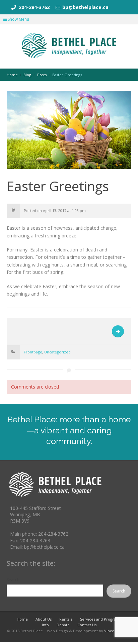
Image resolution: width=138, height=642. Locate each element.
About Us (44, 619)
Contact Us (86, 624)
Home (22, 619)
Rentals (65, 619)
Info (45, 624)
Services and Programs (100, 619)
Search (13, 579)
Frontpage (33, 351)
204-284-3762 (34, 7)
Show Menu (18, 19)
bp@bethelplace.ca (85, 7)
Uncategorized (57, 351)
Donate (63, 624)
